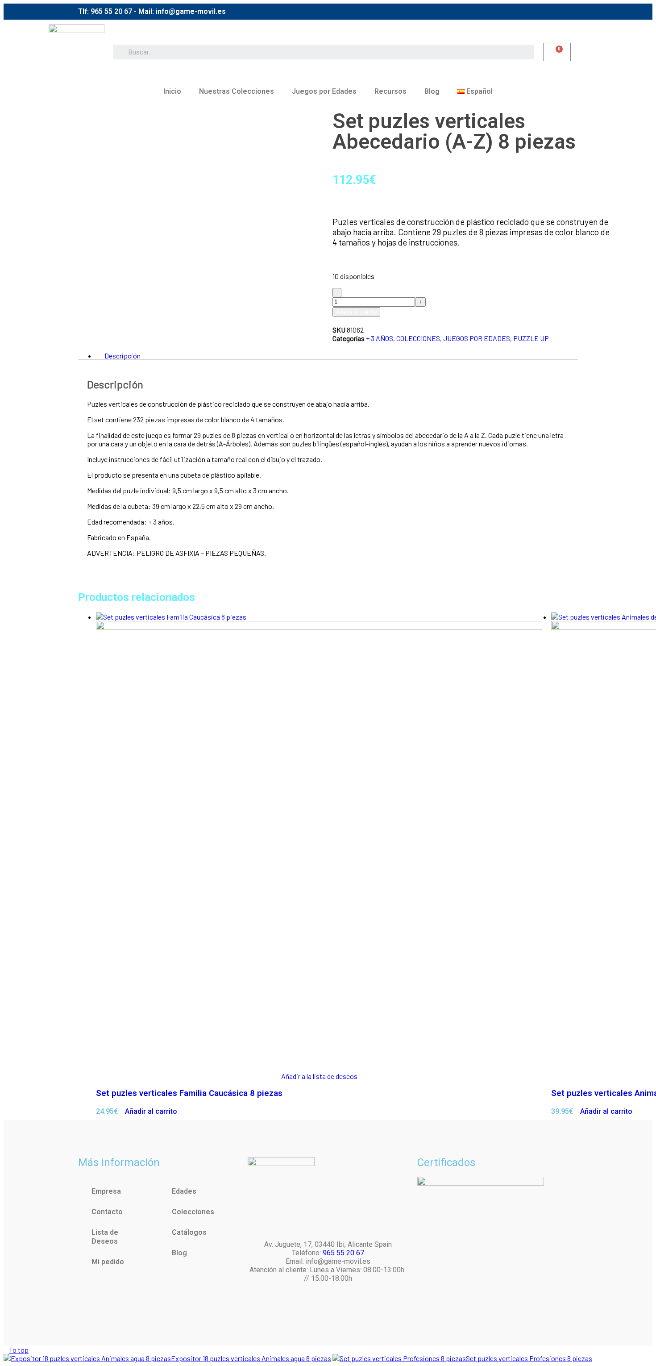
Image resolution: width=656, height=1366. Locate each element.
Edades (184, 1191)
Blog (432, 91)
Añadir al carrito (356, 311)
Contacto (107, 1212)
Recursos (390, 91)
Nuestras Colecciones (236, 91)
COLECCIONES (418, 338)
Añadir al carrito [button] (151, 1111)
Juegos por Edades (324, 91)
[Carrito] (557, 52)
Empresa (106, 1191)
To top (19, 1349)
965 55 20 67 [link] (343, 1253)
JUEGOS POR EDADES (476, 338)
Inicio (172, 91)
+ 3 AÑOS (379, 338)
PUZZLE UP (531, 338)
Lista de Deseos (104, 1236)
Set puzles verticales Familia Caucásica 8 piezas (189, 1093)
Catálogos (189, 1232)
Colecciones (193, 1212)
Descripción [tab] (122, 355)
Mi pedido (107, 1262)
